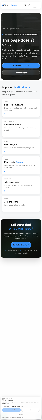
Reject (31, 410)
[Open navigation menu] (35, 5)
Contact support (21, 72)
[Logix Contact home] (10, 5)
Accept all (11, 410)
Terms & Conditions (17, 406)
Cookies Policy (6, 403)
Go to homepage (19, 66)
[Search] (25, 5)
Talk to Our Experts (20, 245)
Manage (21, 414)
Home (4, 29)
